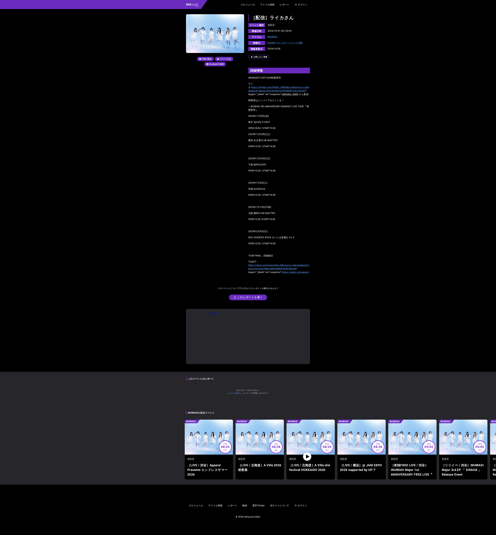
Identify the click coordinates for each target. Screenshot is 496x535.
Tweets (213, 313)
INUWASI (272, 36)
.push (192, 5)
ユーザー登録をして (235, 393)
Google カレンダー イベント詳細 (285, 42)
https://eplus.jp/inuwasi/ (295, 272)
